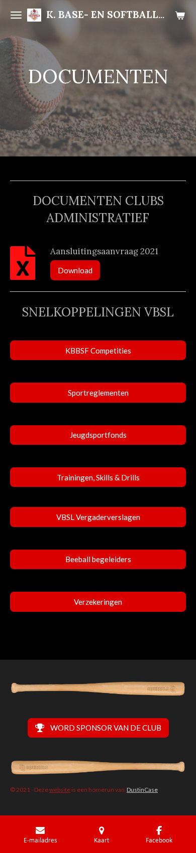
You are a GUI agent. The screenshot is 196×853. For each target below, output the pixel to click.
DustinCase (142, 789)
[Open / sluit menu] (16, 15)
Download (75, 270)
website (59, 789)
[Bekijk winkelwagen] (180, 15)
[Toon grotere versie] (98, 688)
